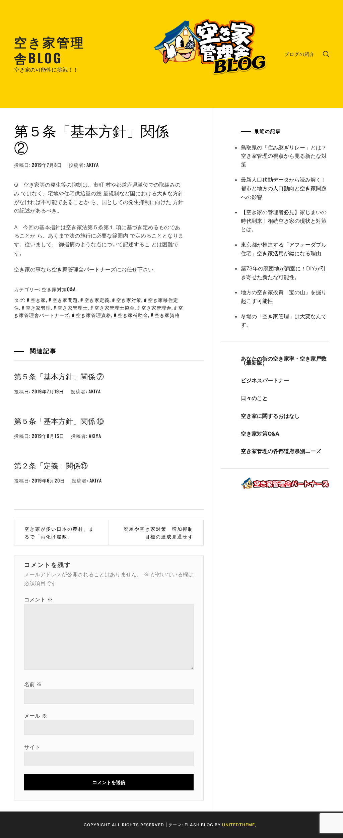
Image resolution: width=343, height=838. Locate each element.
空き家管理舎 (156, 307)
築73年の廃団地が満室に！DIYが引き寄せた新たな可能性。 (283, 272)
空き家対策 (128, 299)
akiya (92, 164)
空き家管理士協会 (114, 307)
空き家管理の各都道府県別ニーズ (281, 451)
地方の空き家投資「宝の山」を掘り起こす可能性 (284, 296)
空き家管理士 (73, 307)
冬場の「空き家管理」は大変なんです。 (284, 320)
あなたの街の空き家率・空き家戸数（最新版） (284, 360)
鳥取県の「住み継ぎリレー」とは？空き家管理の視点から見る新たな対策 (284, 156)
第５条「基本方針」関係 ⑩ (59, 420)
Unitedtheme (238, 824)
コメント (38, 599)
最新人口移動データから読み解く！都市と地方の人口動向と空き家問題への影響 (284, 188)
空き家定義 (97, 299)
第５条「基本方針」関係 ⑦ (59, 376)
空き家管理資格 (93, 314)
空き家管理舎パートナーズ (84, 269)
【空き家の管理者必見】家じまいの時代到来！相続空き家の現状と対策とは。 (284, 221)
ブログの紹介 (299, 53)
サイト (32, 747)
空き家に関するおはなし (270, 415)
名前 (33, 684)
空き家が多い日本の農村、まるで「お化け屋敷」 (59, 532)
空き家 (38, 299)
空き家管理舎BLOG (49, 49)
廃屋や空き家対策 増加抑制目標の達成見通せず (158, 532)
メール (35, 715)
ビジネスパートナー (265, 380)
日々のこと (254, 398)
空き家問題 (65, 299)
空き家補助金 (133, 314)
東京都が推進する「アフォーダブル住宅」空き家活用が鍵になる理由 (284, 249)
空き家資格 (167, 314)
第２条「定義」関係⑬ (51, 465)
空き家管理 (38, 307)
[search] (326, 54)
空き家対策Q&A (59, 289)
